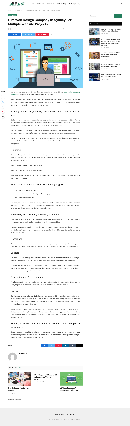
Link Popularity (74, 4)
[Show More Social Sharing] (51, 34)
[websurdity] (17, 4)
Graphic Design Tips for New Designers (18, 389)
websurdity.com (76, 419)
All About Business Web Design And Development (69, 389)
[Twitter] (3, 102)
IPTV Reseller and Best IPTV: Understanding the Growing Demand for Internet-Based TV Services (111, 42)
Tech (32, 4)
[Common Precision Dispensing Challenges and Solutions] (94, 31)
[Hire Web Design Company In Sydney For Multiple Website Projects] (45, 63)
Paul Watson (17, 29)
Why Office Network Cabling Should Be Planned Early (110, 65)
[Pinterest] (3, 111)
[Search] (121, 4)
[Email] (3, 116)
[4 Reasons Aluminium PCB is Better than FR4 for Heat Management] (94, 55)
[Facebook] (3, 97)
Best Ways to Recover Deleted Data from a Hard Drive (111, 75)
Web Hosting (61, 4)
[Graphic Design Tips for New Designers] (19, 379)
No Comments (57, 29)
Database (40, 4)
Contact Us (59, 414)
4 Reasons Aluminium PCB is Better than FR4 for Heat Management (110, 54)
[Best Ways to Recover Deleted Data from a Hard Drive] (94, 77)
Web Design (12, 15)
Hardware (50, 4)
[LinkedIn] (3, 107)
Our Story (71, 414)
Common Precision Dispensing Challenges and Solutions (111, 30)
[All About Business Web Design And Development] (71, 379)
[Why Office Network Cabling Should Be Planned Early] (94, 66)
